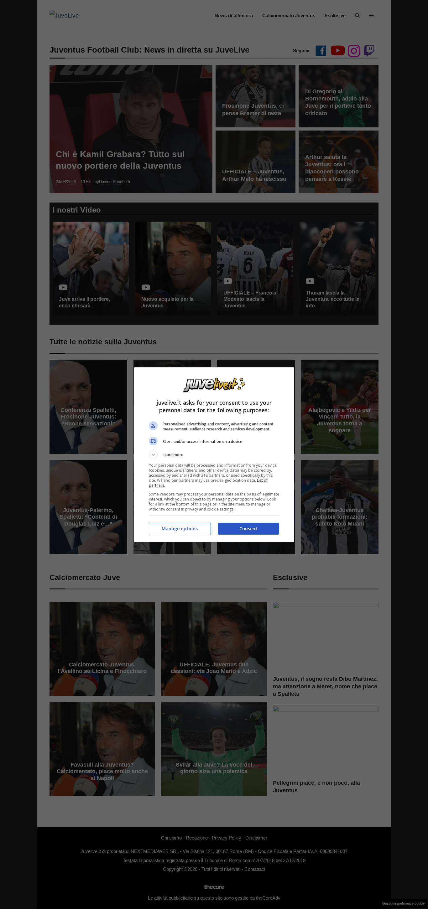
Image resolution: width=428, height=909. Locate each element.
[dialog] (214, 454)
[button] (214, 454)
